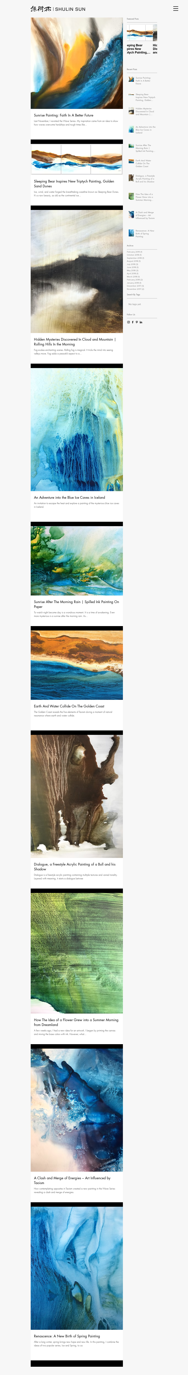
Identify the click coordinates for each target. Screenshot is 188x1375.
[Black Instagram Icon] (128, 322)
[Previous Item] (131, 33)
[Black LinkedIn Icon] (141, 322)
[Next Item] (153, 33)
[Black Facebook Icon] (132, 322)
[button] (175, 8)
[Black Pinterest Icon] (136, 322)
